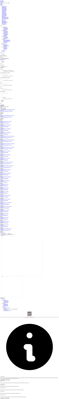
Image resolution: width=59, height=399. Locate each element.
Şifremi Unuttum (7, 58)
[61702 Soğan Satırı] (4, 191)
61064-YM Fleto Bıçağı (5, 126)
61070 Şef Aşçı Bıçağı (5, 200)
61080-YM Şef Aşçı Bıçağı (5, 207)
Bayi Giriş (5, 308)
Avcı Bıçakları (4, 24)
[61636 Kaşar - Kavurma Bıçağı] (5, 228)
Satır (2, 43)
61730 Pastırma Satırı (5, 222)
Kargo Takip (2, 1)
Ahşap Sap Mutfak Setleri (5, 18)
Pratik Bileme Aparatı (4, 22)
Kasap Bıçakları (4, 11)
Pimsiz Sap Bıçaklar (4, 9)
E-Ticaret (27, 317)
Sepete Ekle (1, 110)
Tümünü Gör (5, 35)
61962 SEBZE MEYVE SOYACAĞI (7, 141)
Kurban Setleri (4, 19)
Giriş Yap (2, 59)
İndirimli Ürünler (6, 305)
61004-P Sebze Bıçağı (5, 211)
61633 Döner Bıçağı (5, 159)
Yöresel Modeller (4, 15)
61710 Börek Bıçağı (5, 215)
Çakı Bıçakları (4, 23)
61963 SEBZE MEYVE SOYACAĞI (7, 137)
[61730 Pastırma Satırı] (4, 221)
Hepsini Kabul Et (3, 398)
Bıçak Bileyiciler (4, 20)
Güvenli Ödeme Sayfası (7, 307)
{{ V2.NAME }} (8, 80)
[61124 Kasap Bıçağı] (4, 184)
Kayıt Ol (4, 59)
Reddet (49, 377)
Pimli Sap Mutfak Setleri (5, 17)
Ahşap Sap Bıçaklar (4, 14)
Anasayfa (3, 61)
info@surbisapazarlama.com (7, 310)
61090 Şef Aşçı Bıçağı (5, 152)
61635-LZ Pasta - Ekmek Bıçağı (6, 163)
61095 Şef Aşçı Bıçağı (5, 196)
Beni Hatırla (3, 58)
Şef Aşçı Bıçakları (4, 8)
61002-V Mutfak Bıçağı (5, 174)
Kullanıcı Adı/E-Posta (3, 55)
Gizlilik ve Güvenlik (6, 301)
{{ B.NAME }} (7, 85)
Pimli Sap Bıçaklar (4, 6)
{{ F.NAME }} (7, 98)
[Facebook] (12, 296)
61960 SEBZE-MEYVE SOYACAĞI (7, 148)
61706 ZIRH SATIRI (5, 189)
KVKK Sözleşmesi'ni (4, 234)
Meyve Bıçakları (4, 10)
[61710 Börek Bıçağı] (4, 213)
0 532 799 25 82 (2, 298)
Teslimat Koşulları (6, 300)
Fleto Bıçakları (5, 33)
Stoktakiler (2, 100)
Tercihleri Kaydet (7, 398)
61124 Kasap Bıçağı (5, 185)
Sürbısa (1, 122)
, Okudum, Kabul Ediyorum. (7, 234)
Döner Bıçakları (4, 13)
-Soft (26, 317)
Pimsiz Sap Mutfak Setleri (7, 40)
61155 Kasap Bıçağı (5, 226)
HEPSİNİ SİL (2, 67)
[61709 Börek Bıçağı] (4, 217)
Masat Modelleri (4, 21)
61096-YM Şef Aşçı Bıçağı (5, 122)
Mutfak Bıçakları (6, 27)
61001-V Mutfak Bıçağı (5, 178)
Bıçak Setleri (3, 16)
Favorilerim (1, 0)
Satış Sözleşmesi (6, 302)
